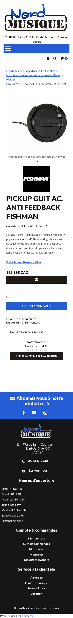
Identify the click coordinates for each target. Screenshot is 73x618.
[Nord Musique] (36, 17)
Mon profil (36, 554)
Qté (8, 296)
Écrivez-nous (38, 470)
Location (36, 593)
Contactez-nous (45, 36)
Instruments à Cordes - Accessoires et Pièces (33, 75)
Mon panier (36, 549)
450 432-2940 (38, 461)
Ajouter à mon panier (36, 305)
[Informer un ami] (36, 280)
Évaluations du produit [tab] (27, 332)
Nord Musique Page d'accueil (24, 70)
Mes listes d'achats (36, 559)
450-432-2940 (26, 36)
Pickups (11, 79)
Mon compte (36, 538)
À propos (62, 36)
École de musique (36, 583)
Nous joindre (36, 588)
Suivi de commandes (36, 543)
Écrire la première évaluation (23, 262)
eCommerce (26, 615)
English (36, 41)
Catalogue (51, 70)
